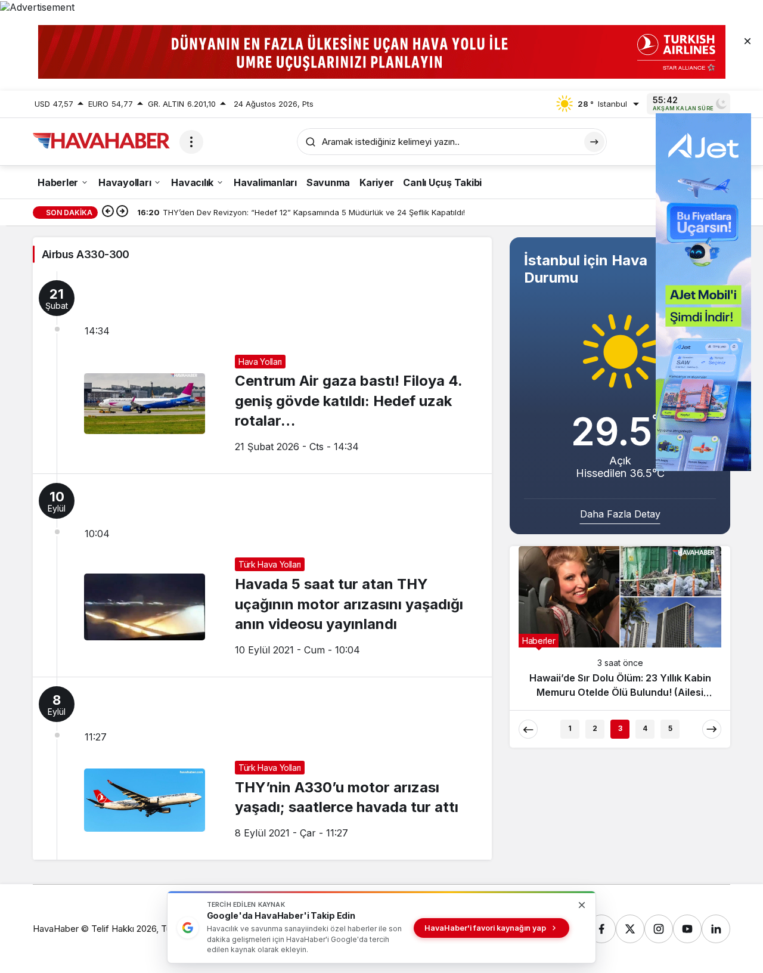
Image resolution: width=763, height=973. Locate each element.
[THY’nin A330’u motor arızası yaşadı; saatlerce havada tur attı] (262, 768)
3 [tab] (620, 728)
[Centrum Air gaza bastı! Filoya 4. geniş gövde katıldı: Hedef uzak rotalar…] (262, 372)
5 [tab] (670, 728)
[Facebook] (601, 929)
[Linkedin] (716, 929)
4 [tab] (645, 728)
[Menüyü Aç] (191, 142)
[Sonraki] (122, 212)
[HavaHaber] (101, 141)
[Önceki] (108, 212)
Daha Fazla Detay (620, 514)
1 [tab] (570, 728)
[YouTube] (687, 929)
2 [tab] (595, 728)
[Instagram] (658, 929)
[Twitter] (630, 929)
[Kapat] (747, 40)
